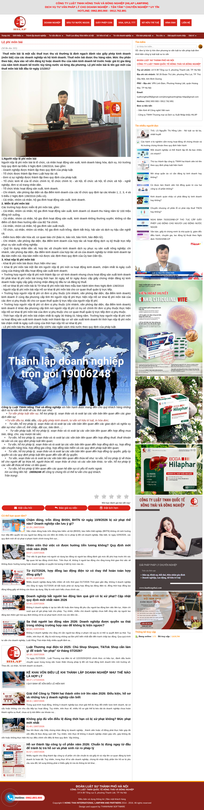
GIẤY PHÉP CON (104, 22)
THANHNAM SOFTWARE (113, 806)
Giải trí (191, 36)
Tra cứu (159, 36)
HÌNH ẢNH (170, 22)
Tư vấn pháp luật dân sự (23, 413)
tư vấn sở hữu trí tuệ (82, 420)
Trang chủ (5, 36)
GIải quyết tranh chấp (177, 36)
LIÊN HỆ (186, 22)
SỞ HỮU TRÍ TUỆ (150, 22)
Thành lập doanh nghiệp (36, 36)
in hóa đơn (101, 420)
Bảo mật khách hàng (116, 799)
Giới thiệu (17, 36)
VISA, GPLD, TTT (126, 22)
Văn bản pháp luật (143, 36)
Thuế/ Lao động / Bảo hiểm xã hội (80, 36)
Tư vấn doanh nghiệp (122, 36)
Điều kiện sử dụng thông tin (91, 799)
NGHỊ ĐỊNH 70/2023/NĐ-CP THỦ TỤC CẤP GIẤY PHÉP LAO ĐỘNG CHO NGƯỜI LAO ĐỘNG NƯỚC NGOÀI (176, 223)
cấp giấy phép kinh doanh (52, 420)
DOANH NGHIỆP (52, 22)
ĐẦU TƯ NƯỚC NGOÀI (78, 22)
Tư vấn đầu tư (55, 36)
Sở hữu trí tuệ (102, 36)
